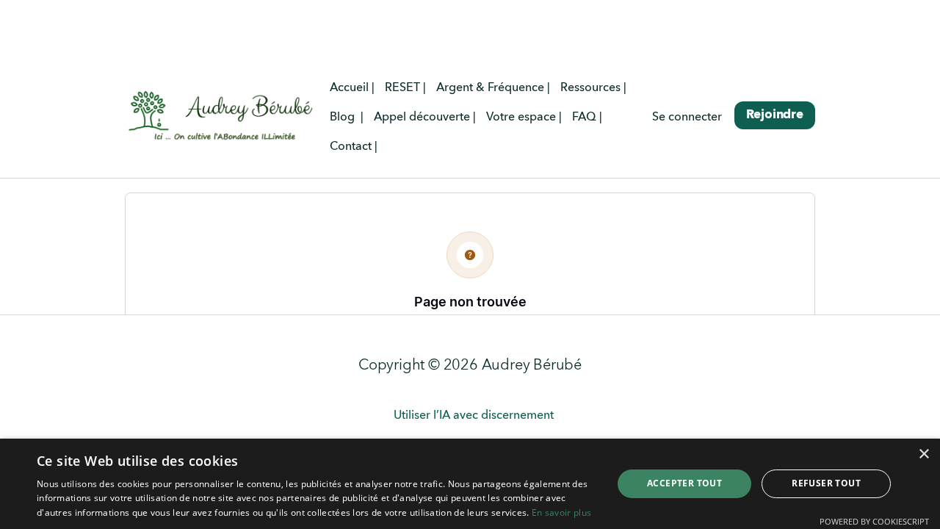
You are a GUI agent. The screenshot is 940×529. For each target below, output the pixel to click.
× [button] (923, 454)
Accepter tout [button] (684, 483)
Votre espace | (524, 117)
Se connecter (687, 117)
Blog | (347, 117)
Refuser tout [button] (826, 483)
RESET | (405, 88)
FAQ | (587, 117)
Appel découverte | (425, 117)
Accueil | (352, 88)
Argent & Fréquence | (493, 88)
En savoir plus (561, 512)
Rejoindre (774, 115)
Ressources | (593, 88)
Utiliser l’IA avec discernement (474, 416)
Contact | (353, 147)
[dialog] (470, 484)
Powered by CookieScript (874, 521)
